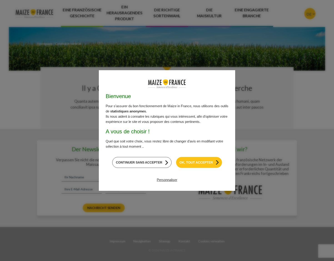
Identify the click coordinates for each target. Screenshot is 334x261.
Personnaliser (167, 180)
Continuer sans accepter (139, 162)
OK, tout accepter (196, 162)
